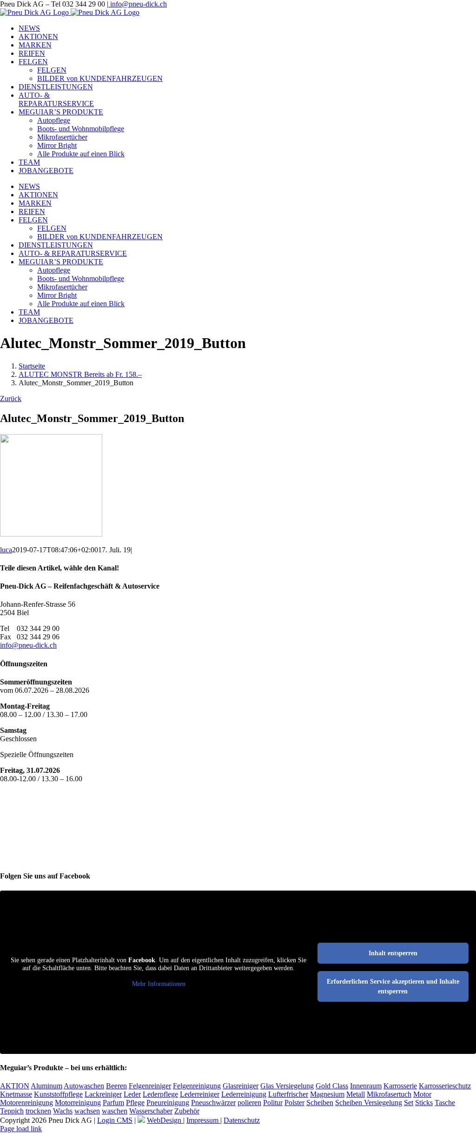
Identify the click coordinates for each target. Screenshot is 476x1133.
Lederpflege (160, 1094)
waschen (114, 1111)
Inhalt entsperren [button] (393, 953)
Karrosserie (400, 1086)
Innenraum (366, 1086)
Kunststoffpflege (58, 1094)
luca (6, 550)
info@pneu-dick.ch (137, 4)
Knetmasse (16, 1094)
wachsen (87, 1111)
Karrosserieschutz (445, 1086)
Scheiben (319, 1102)
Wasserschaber (150, 1111)
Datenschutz (242, 1120)
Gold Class (332, 1086)
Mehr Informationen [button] (158, 983)
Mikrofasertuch (389, 1094)
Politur (273, 1102)
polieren (249, 1102)
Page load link (21, 1129)
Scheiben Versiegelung (368, 1102)
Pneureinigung (167, 1102)
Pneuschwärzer (213, 1102)
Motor (422, 1094)
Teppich (12, 1111)
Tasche (445, 1102)
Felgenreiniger (150, 1086)
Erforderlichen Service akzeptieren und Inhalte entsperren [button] (393, 986)
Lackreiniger (103, 1094)
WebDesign (165, 1120)
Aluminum (46, 1086)
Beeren (116, 1086)
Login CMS (114, 1120)
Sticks (424, 1102)
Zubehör (186, 1111)
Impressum (203, 1120)
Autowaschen (84, 1086)
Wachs (63, 1111)
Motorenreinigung (26, 1102)
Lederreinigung (243, 1094)
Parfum (113, 1102)
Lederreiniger (199, 1094)
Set (408, 1102)
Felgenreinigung (197, 1086)
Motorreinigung (78, 1102)
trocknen (38, 1111)
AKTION (14, 1086)
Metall (355, 1094)
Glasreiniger (240, 1086)
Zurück (10, 398)
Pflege (135, 1102)
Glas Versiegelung (287, 1086)
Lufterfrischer (288, 1094)
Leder (132, 1094)
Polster (294, 1102)
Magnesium (327, 1094)
